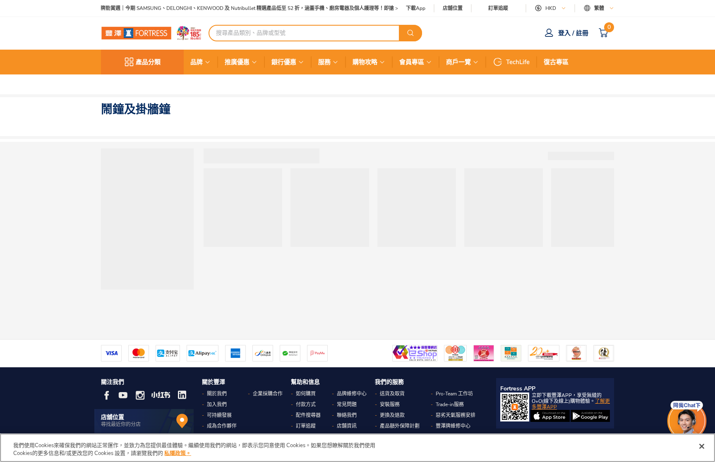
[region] (357, 447)
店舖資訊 (347, 426)
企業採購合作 (268, 393)
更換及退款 (392, 415)
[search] (410, 33)
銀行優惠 (283, 62)
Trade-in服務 (450, 404)
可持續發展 (219, 415)
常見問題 (347, 404)
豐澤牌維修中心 (453, 426)
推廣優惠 (237, 62)
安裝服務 (390, 404)
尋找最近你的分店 (121, 424)
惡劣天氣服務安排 (455, 415)
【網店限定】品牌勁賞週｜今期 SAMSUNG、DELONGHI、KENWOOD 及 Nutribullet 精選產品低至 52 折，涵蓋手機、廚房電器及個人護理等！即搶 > (232, 8)
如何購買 (306, 393)
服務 (324, 62)
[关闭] (702, 446)
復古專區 (556, 62)
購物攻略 (365, 62)
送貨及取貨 (392, 393)
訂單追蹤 (498, 8)
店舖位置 (453, 8)
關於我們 (217, 393)
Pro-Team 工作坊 (454, 393)
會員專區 (411, 62)
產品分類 (148, 62)
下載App (415, 8)
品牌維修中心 (352, 393)
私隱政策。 (177, 453)
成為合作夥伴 (222, 426)
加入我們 (217, 404)
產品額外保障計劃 (400, 426)
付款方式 (306, 404)
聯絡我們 (347, 415)
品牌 (196, 62)
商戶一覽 (458, 62)
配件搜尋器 (308, 415)
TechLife (518, 62)
